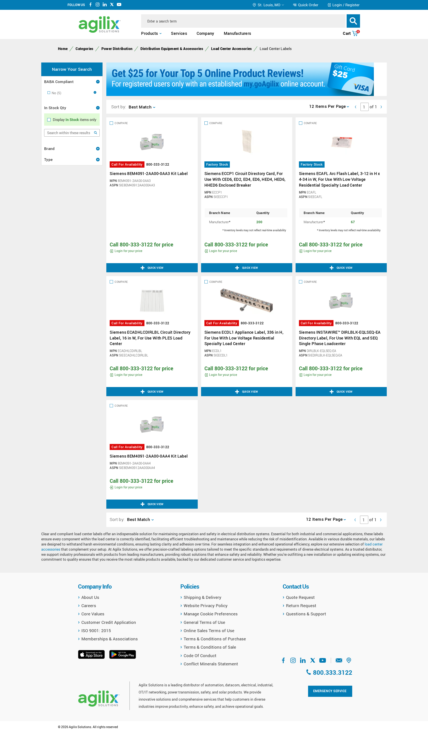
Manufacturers (237, 33)
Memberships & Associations (109, 639)
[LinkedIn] (105, 5)
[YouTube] (119, 5)
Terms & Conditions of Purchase (215, 639)
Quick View (156, 268)
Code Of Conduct (200, 655)
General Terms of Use (204, 622)
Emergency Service (330, 691)
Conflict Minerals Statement (211, 664)
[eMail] (339, 661)
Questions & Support (306, 614)
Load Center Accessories (231, 48)
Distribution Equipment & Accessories (171, 48)
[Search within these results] (95, 132)
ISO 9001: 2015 (96, 630)
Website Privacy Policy (206, 605)
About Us (90, 597)
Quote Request (300, 597)
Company (205, 33)
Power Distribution (117, 48)
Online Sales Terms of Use (209, 630)
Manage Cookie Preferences (211, 614)
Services (179, 33)
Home (63, 48)
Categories (84, 48)
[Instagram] (97, 5)
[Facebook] (90, 5)
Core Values (92, 614)
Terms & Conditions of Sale (210, 647)
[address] (349, 661)
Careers (88, 605)
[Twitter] (112, 5)
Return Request (301, 605)
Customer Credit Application (108, 622)
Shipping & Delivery (202, 597)
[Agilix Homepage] (99, 698)
